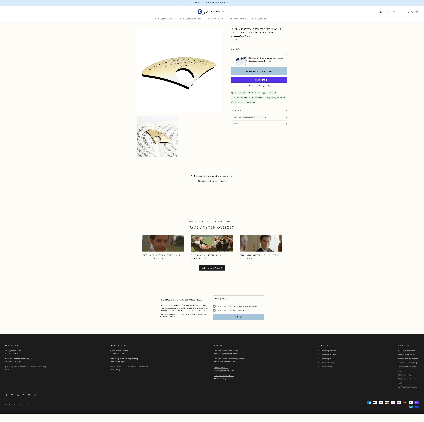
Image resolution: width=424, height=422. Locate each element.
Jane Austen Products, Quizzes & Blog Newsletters (237, 306)
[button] (212, 180)
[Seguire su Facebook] (6, 395)
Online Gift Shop (221, 367)
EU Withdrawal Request (407, 387)
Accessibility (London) (407, 379)
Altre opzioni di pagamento (259, 86)
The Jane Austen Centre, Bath (226, 351)
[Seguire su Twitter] (12, 395)
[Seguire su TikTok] (35, 395)
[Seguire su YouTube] (29, 395)
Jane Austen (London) (165, 19)
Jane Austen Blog (260, 19)
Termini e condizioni (406, 355)
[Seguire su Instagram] (18, 395)
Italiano (397, 12)
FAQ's (400, 383)
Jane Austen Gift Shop (190, 19)
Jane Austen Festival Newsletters (230, 310)
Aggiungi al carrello (259, 71)
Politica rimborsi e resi (407, 367)
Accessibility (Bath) (405, 375)
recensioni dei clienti (406, 351)
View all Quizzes (212, 268)
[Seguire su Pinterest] (24, 395)
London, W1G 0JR (117, 353)
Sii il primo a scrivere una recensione (212, 181)
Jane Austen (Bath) (215, 19)
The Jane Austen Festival (224, 375)
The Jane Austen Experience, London (229, 359)
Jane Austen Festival (238, 19)
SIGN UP (238, 317)
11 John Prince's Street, (119, 351)
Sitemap (401, 371)
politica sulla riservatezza (408, 359)
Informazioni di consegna (408, 363)
